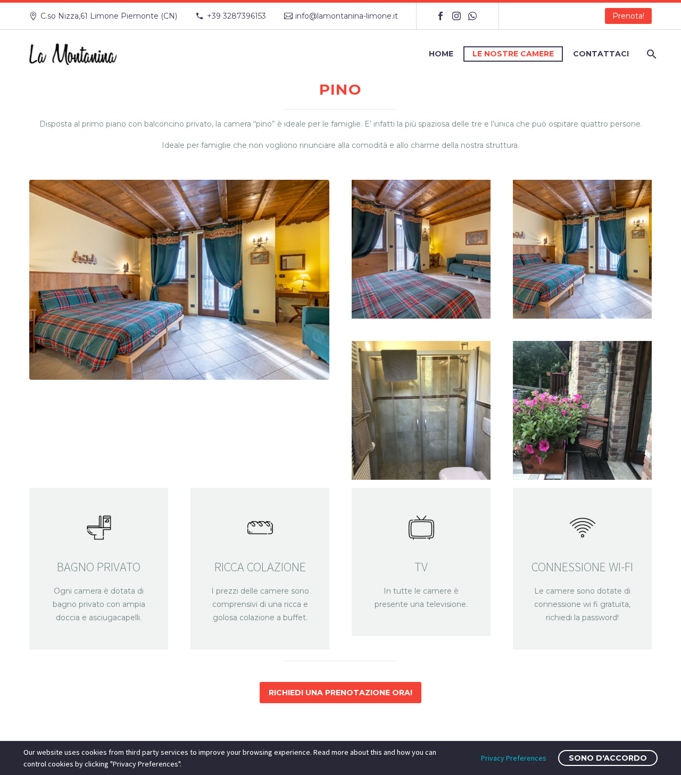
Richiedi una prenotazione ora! (340, 692)
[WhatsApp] (472, 16)
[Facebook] (441, 16)
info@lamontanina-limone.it (346, 16)
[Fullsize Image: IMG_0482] (582, 410)
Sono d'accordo (608, 758)
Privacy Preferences (513, 758)
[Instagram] (456, 16)
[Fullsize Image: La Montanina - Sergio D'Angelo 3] (582, 249)
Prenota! (628, 16)
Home (441, 54)
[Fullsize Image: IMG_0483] (421, 410)
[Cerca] (650, 54)
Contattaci (601, 54)
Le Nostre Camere (513, 54)
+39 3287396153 (236, 16)
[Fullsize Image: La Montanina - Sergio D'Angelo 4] (421, 249)
